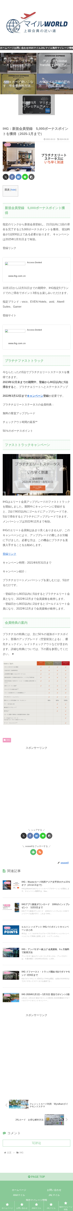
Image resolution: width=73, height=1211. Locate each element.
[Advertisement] (36, 787)
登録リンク (9, 553)
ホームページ (19, 1190)
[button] (31, 177)
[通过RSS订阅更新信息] (40, 852)
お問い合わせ (54, 1190)
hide (13, 189)
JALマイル (54, 1195)
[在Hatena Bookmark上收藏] (19, 177)
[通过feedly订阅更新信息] (33, 852)
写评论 (36, 1143)
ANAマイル (19, 1195)
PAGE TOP (37, 1176)
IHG (8, 740)
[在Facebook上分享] (12, 177)
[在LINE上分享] (25, 177)
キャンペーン (35, 395)
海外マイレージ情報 (36, 1200)
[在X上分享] (6, 177)
